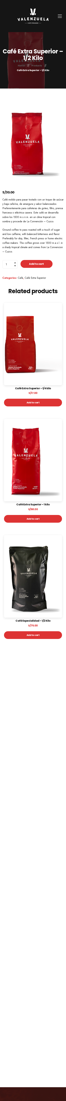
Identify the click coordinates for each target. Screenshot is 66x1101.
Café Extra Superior (35, 278)
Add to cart (36, 264)
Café (20, 278)
